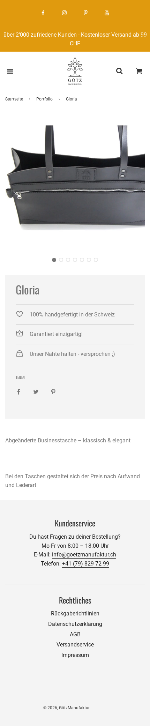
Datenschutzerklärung (75, 624)
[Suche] (119, 71)
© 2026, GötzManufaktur (66, 707)
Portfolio (44, 99)
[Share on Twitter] (36, 392)
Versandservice (75, 644)
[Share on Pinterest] (53, 392)
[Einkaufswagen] (139, 71)
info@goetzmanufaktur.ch (84, 554)
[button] (54, 260)
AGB (75, 634)
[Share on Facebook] (18, 392)
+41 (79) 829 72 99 (85, 563)
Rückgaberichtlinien (75, 613)
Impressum (75, 655)
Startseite (14, 99)
